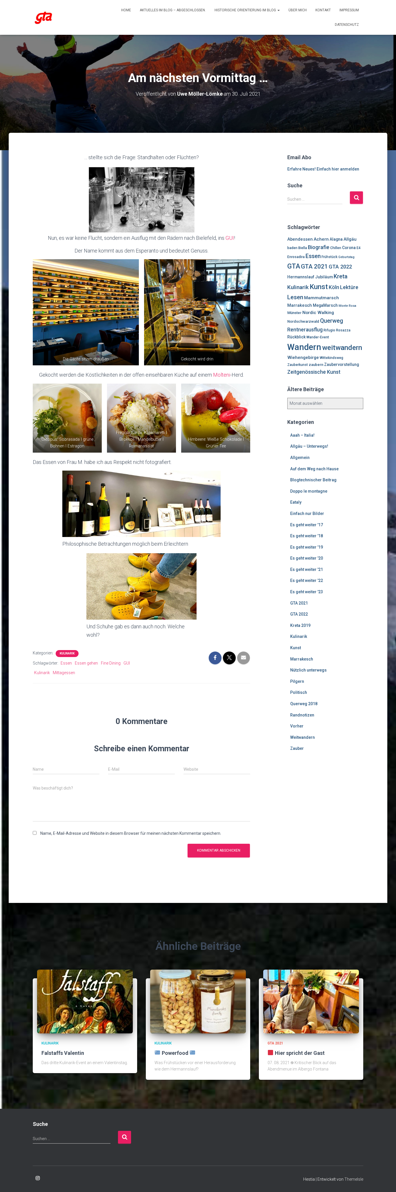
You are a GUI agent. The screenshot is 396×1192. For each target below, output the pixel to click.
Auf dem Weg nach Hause (314, 469)
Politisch (298, 692)
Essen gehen (86, 663)
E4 (359, 248)
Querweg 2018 (303, 703)
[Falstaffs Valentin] (85, 1001)
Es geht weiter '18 (306, 536)
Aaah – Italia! (302, 435)
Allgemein (300, 457)
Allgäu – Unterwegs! (309, 446)
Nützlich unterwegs (308, 670)
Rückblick (296, 337)
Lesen (295, 297)
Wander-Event (317, 337)
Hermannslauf (300, 277)
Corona (349, 247)
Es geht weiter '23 (306, 591)
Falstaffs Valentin (62, 1053)
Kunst (319, 287)
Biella (302, 248)
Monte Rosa (347, 306)
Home (126, 10)
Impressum (349, 10)
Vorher (297, 726)
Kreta (341, 276)
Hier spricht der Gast (299, 1053)
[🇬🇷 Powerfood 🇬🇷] (198, 1001)
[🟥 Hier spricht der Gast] (311, 1001)
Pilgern (297, 681)
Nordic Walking (318, 312)
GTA (293, 266)
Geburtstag (346, 257)
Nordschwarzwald (303, 321)
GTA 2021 (314, 266)
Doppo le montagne (308, 491)
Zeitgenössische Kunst (313, 372)
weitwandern (342, 348)
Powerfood (175, 1053)
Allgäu (350, 239)
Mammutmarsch (321, 297)
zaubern (316, 364)
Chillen (335, 248)
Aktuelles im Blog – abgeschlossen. (173, 10)
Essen (66, 663)
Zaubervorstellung (341, 364)
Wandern (304, 347)
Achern (321, 239)
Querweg (331, 320)
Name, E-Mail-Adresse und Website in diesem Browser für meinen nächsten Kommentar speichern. (130, 833)
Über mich (297, 10)
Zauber (297, 748)
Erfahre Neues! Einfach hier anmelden (323, 169)
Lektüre (349, 287)
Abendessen (300, 239)
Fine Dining (111, 663)
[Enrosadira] (43, 17)
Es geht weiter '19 (306, 547)
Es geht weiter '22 (306, 580)
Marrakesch (299, 305)
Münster (294, 313)
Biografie (318, 247)
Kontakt (323, 10)
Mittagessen (64, 672)
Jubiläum (324, 277)
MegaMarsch (325, 305)
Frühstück (329, 257)
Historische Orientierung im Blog (246, 10)
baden (292, 248)
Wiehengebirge (303, 357)
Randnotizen (302, 715)
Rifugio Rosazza (337, 330)
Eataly (295, 502)
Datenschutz (347, 25)
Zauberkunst (297, 365)
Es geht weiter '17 (306, 524)
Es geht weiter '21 (306, 569)
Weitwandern (302, 737)
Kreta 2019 (300, 625)
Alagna (336, 239)
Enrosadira (296, 257)
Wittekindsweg (331, 358)
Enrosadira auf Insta (38, 1178)
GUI (230, 238)
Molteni (221, 375)
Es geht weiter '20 (306, 558)
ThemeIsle (353, 1179)
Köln (334, 287)
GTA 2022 (340, 267)
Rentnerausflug (305, 330)
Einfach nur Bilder (307, 513)
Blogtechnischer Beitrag (313, 480)
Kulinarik (67, 653)
